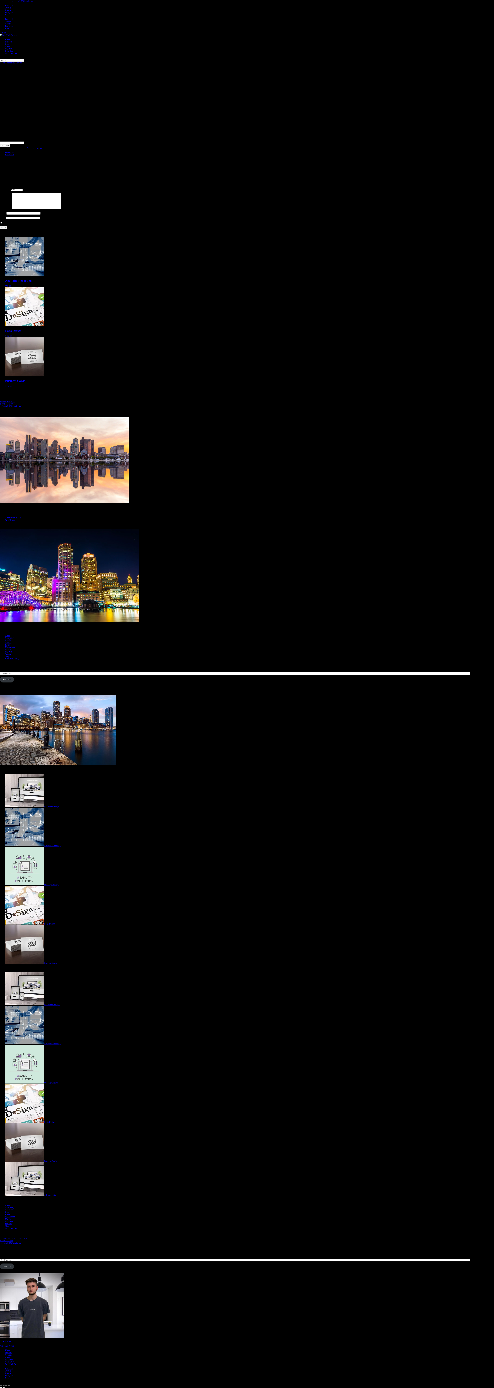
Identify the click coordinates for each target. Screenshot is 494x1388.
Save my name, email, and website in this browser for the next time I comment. (35, 223)
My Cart (8, 649)
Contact (8, 44)
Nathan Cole (5, 1341)
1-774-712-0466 (6, 404)
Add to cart (5, 146)
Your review (6, 209)
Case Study (9, 51)
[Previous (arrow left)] (1, 1387)
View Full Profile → (8, 1346)
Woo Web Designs (12, 53)
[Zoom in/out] (1, 1385)
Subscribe (7, 679)
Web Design (10, 520)
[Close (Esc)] (9, 1385)
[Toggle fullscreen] (4, 1385)
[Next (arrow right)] (4, 1387)
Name (3, 213)
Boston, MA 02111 (7, 401)
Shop (7, 656)
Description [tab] (10, 152)
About (7, 46)
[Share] (6, 1385)
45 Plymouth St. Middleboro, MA (14, 1238)
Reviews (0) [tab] (10, 155)
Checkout (9, 640)
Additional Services (15, 63)
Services (8, 42)
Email (3, 218)
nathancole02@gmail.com (10, 406)
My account (10, 647)
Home (7, 39)
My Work (9, 49)
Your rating (5, 190)
